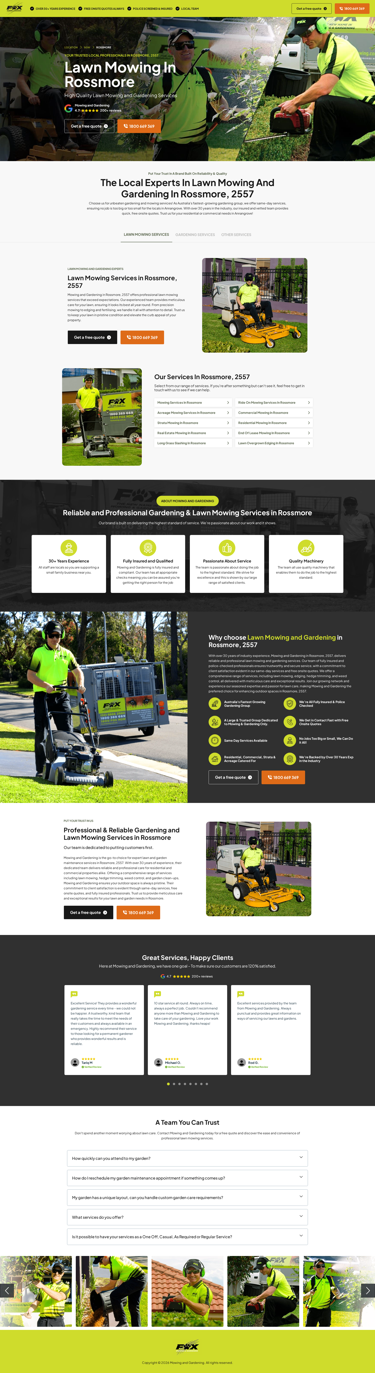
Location (71, 47)
